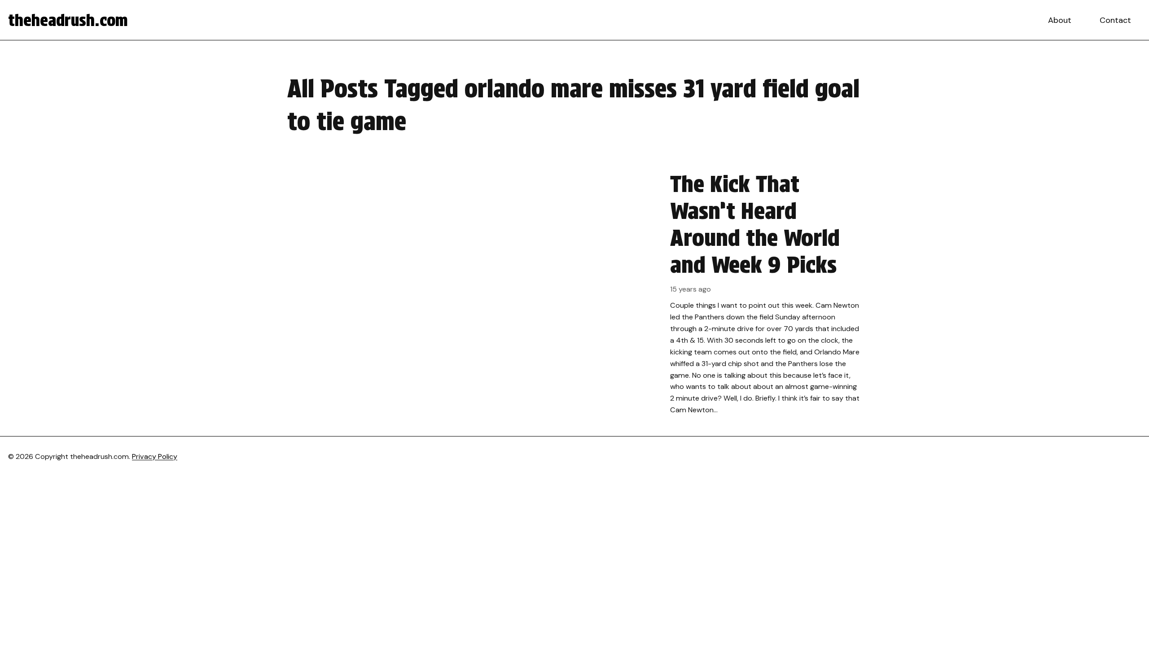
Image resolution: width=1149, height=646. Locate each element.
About (1059, 20)
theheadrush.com (68, 20)
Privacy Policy (154, 456)
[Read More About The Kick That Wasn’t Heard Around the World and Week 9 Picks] (574, 293)
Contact (1115, 20)
